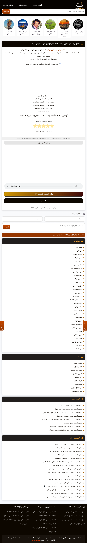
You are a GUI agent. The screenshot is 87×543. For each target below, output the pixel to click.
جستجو (6, 11)
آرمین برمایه (51, 50)
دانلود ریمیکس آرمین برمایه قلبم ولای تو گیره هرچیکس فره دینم (56, 43)
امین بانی (79, 331)
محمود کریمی (77, 363)
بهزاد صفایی (78, 275)
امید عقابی (78, 317)
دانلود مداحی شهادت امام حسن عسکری (17, 516)
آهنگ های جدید (76, 324)
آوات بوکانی (78, 307)
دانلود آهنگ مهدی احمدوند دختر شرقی (69, 416)
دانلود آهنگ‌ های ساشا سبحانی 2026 (70, 455)
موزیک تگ (78, 349)
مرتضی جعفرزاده (76, 268)
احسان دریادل (77, 310)
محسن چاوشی (77, 254)
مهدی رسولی (78, 367)
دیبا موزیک (66, 138)
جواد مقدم (78, 384)
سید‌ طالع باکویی (76, 388)
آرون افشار (78, 282)
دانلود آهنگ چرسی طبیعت (73, 423)
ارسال (7, 227)
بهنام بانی (79, 345)
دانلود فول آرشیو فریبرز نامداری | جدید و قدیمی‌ (66, 493)
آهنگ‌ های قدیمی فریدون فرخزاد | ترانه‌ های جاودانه (65, 451)
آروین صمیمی (77, 286)
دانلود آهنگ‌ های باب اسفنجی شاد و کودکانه (67, 465)
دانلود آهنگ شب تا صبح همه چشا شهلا (68, 409)
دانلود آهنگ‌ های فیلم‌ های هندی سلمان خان (67, 483)
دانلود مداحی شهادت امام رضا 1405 (18, 512)
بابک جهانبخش (77, 296)
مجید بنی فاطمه (76, 370)
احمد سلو (79, 247)
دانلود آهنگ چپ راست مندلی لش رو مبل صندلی (65, 430)
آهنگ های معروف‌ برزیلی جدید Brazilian (68, 458)
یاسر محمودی (77, 289)
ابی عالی (79, 251)
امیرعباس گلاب (77, 328)
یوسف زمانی (78, 261)
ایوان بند (79, 338)
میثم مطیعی (78, 381)
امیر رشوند (78, 321)
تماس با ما (36, 540)
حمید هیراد (78, 258)
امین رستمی (78, 335)
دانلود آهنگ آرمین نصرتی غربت (71, 405)
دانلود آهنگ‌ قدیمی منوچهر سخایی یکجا (69, 448)
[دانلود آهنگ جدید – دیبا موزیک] (79, 5)
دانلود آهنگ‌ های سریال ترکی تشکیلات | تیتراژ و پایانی (64, 472)
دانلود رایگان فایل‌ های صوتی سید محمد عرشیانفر (65, 469)
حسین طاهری (77, 374)
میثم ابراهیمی (77, 272)
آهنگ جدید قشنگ (76, 300)
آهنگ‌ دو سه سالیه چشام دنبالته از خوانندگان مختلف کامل (62, 462)
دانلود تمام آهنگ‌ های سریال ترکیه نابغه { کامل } (65, 479)
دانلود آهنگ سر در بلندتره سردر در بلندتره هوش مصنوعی (62, 413)
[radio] (52, 126)
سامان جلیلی (78, 265)
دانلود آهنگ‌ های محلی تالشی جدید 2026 (68, 444)
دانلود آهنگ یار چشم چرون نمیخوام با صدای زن (66, 427)
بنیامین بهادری (77, 342)
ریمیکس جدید (51, 208)
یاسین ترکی (78, 293)
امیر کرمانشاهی (77, 391)
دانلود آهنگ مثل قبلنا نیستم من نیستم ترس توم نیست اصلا (61, 419)
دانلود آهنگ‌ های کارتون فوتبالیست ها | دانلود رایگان (64, 490)
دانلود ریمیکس (23, 5)
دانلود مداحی (8, 5)
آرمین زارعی (78, 303)
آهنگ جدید (37, 5)
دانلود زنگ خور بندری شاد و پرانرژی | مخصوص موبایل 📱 (63, 486)
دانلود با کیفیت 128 (42, 194)
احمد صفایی (78, 314)
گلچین (43, 201)
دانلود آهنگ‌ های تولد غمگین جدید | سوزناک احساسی (64, 497)
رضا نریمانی (78, 377)
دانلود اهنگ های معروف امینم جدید (70, 476)
